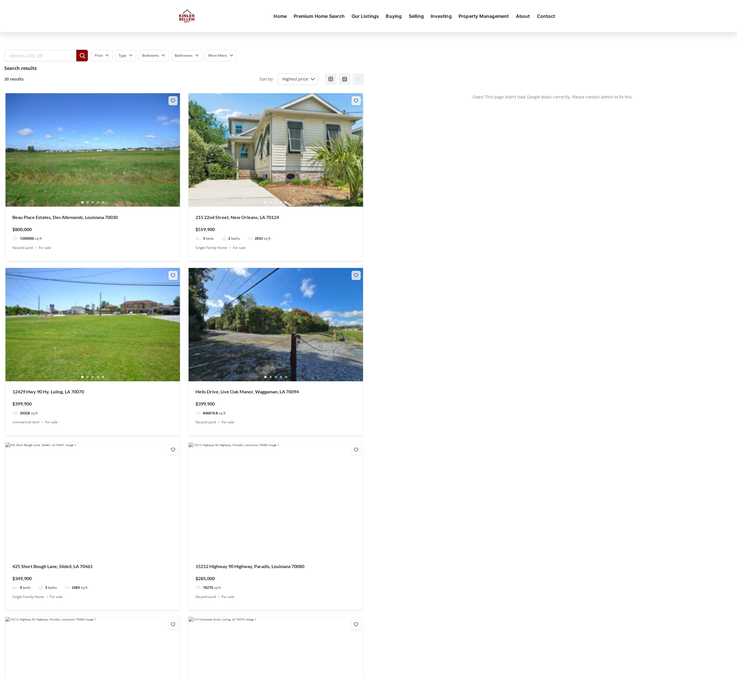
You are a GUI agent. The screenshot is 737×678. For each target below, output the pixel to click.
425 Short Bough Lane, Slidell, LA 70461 (52, 566)
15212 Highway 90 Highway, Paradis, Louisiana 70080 (249, 566)
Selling (416, 16)
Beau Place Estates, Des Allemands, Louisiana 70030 (65, 217)
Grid (331, 79)
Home (280, 16)
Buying (394, 16)
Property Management (484, 16)
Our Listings (365, 16)
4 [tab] (98, 202)
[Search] (82, 55)
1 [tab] (82, 202)
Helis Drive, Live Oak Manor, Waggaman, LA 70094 (247, 391)
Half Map (358, 79)
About (523, 16)
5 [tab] (103, 202)
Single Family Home (211, 247)
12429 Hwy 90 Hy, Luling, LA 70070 (48, 391)
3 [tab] (93, 202)
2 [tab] (87, 202)
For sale (45, 247)
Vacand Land (22, 247)
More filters (217, 55)
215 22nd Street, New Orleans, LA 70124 (237, 217)
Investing (441, 16)
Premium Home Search (319, 16)
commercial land (25, 422)
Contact (546, 16)
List (344, 79)
